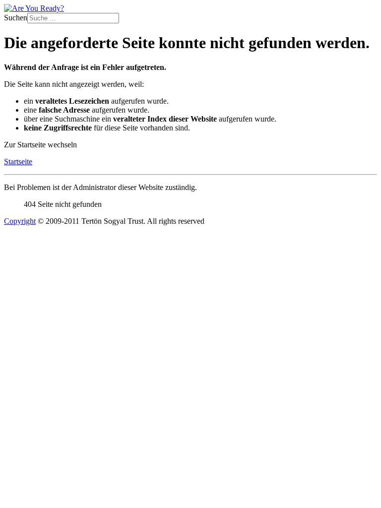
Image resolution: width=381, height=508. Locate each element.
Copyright (20, 221)
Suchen (15, 17)
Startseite (18, 161)
